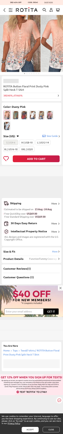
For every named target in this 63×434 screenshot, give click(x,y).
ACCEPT (30, 429)
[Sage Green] (15, 115)
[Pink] (49, 115)
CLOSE (51, 429)
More (54, 203)
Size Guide (52, 136)
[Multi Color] (41, 115)
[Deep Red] (24, 115)
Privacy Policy (14, 423)
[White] (32, 115)
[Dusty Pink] (7, 115)
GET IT (51, 311)
